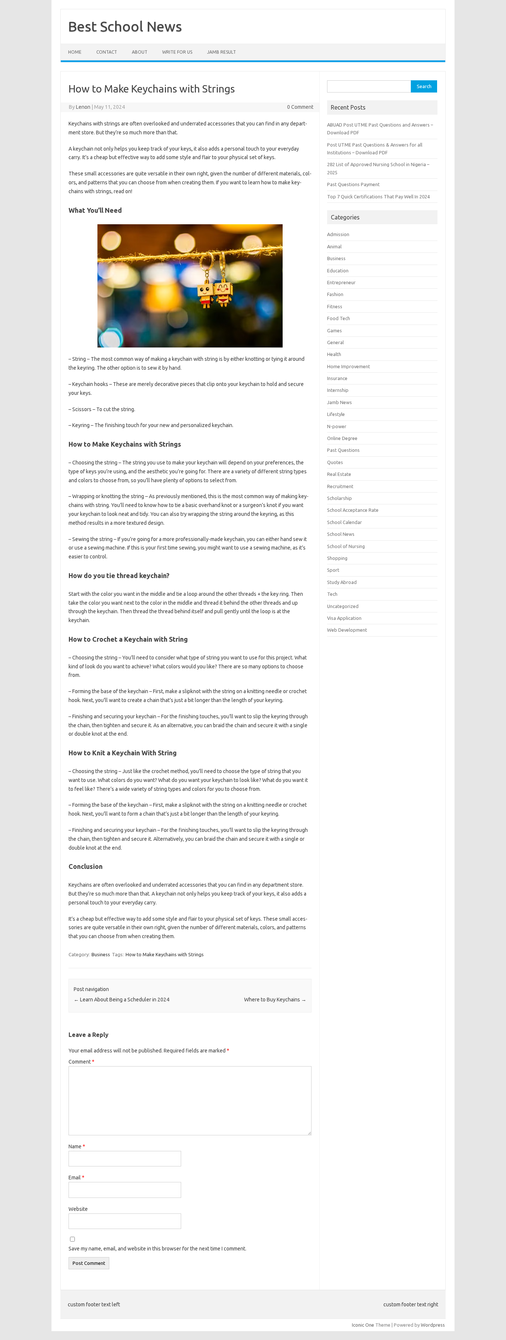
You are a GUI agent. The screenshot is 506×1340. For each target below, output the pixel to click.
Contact (106, 52)
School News (340, 534)
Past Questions (343, 450)
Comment (81, 1062)
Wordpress (433, 1324)
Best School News (125, 26)
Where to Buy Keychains (275, 1000)
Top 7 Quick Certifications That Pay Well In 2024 (378, 196)
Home (74, 52)
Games (334, 330)
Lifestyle (336, 414)
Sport (333, 569)
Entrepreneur (341, 282)
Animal (334, 246)
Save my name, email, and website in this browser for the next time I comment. (157, 1249)
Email (76, 1178)
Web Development (347, 629)
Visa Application (344, 618)
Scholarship (339, 498)
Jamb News (339, 402)
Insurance (337, 378)
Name (77, 1146)
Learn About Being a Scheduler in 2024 (121, 1000)
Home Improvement (348, 366)
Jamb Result (221, 52)
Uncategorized (343, 606)
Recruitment (340, 486)
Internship (338, 390)
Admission (338, 234)
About (139, 52)
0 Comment (300, 107)
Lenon (83, 107)
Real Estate (339, 474)
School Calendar (344, 522)
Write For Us (177, 52)
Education (338, 270)
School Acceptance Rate (353, 510)
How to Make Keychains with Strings (165, 954)
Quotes (335, 462)
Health (334, 354)
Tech (332, 594)
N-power (336, 426)
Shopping (337, 558)
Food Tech (338, 318)
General (335, 342)
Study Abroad (342, 582)
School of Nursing (346, 546)
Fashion (335, 294)
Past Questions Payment (353, 184)
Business (100, 954)
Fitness (334, 306)
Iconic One (363, 1324)
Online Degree (342, 438)
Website (78, 1209)
